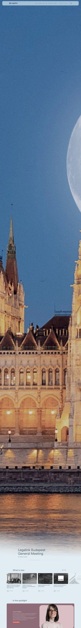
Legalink (36, 3)
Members (40, 3)
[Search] (71, 3)
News (46, 3)
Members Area (61, 3)
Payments (66, 3)
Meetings (55, 3)
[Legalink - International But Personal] (13, 3)
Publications (50, 3)
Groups (44, 3)
